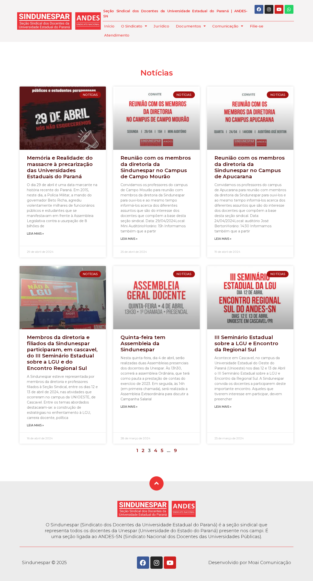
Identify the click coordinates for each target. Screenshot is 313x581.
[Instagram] (269, 9)
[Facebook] (259, 9)
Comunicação (225, 26)
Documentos (188, 26)
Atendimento (116, 35)
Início (109, 26)
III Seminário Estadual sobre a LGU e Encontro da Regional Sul (246, 343)
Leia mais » (35, 233)
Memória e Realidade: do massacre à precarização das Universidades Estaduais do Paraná (60, 167)
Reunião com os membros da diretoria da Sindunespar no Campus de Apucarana (249, 167)
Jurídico (161, 26)
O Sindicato (131, 26)
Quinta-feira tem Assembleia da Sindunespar (143, 343)
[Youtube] (279, 9)
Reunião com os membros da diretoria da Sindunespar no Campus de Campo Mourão (156, 167)
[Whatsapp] (289, 9)
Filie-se (256, 26)
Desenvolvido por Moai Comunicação (249, 562)
